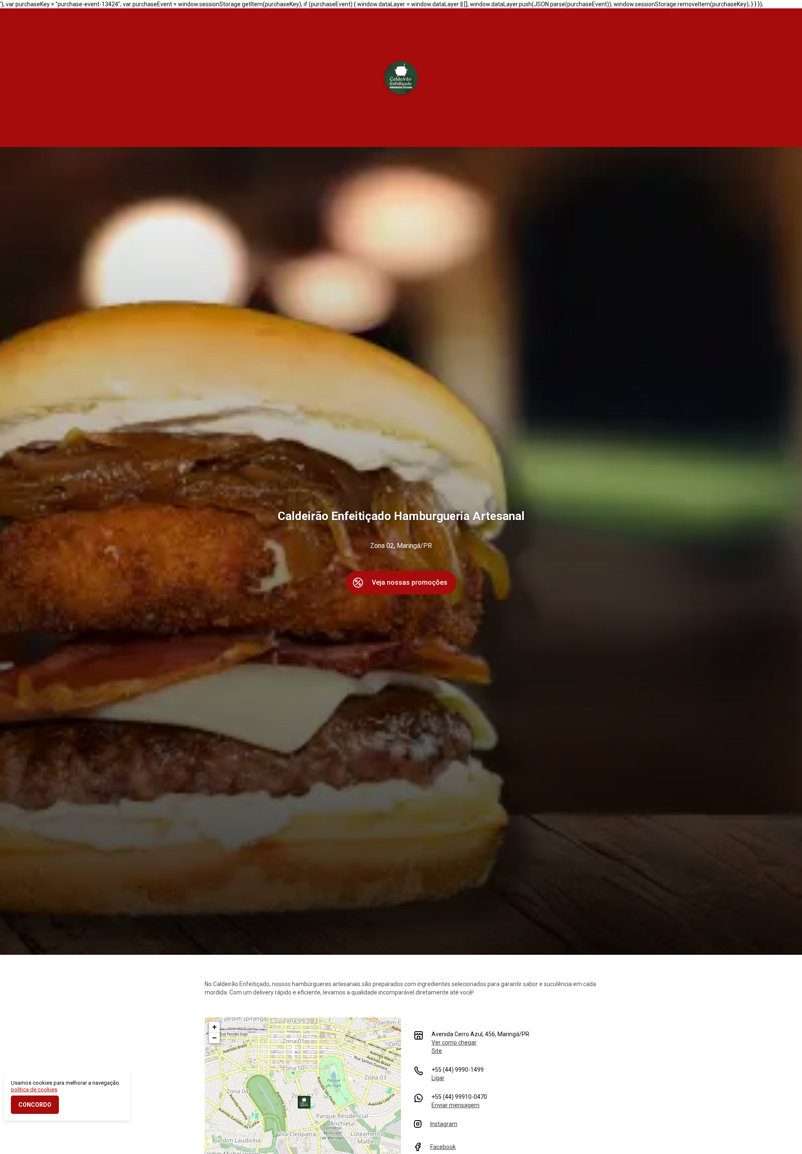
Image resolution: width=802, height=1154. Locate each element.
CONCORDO (34, 1104)
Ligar (437, 1078)
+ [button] (214, 1026)
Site (436, 1050)
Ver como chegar (454, 1042)
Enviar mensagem (455, 1105)
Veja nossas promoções (409, 582)
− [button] (214, 1037)
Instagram (443, 1124)
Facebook (443, 1147)
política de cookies (34, 1089)
